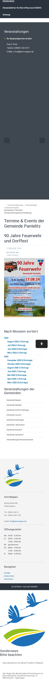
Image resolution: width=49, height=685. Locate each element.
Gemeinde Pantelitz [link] (12, 208)
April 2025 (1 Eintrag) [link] (16, 379)
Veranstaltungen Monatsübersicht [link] (20, 440)
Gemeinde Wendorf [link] (14, 430)
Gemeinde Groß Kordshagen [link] (18, 410)
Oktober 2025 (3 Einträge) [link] (19, 364)
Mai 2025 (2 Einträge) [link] (16, 375)
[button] (42, 344)
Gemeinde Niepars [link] (14, 400)
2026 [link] (6, 338)
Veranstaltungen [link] (31, 205)
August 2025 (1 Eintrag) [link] (18, 368)
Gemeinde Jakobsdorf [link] (15, 425)
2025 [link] (6, 356)
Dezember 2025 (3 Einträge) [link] (19, 360)
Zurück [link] (7, 140)
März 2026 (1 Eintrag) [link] (17, 353)
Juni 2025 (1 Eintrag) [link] (16, 371)
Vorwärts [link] (42, 140)
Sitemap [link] (6, 15)
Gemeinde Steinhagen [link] (15, 420)
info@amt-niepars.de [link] (18, 521)
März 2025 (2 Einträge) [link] (17, 382)
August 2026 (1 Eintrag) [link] (18, 342)
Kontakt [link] (7, 573)
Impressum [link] (8, 579)
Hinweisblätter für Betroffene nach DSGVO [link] (22, 8)
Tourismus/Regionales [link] (15, 205)
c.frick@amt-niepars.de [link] (23, 52)
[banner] (24, 12)
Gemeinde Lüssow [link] (14, 415)
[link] (14, 486)
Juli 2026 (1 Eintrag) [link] (16, 345)
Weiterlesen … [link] (17, 666)
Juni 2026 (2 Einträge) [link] (17, 349)
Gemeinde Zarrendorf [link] (15, 435)
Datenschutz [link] (9, 576)
